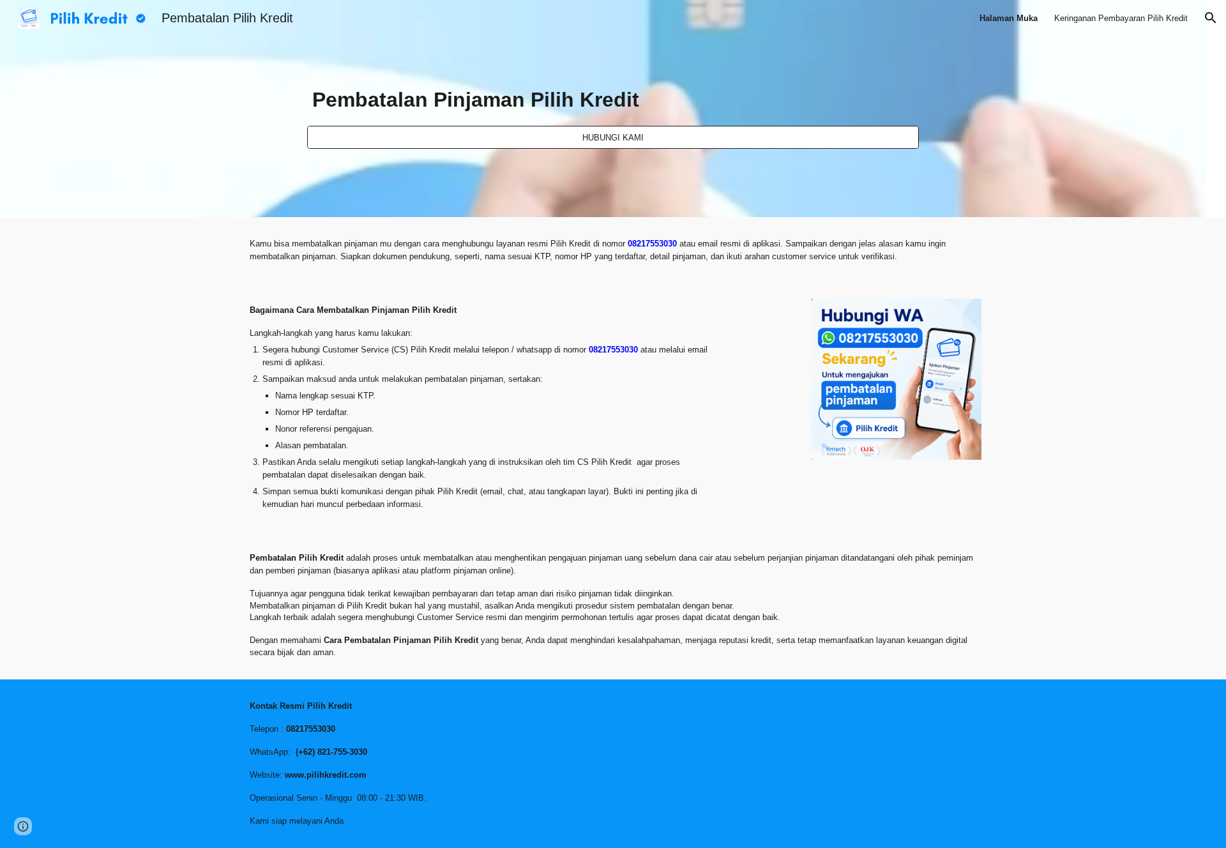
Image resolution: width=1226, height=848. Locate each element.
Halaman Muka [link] (1009, 18)
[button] (1210, 18)
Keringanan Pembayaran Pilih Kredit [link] (1121, 18)
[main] (612, 97)
